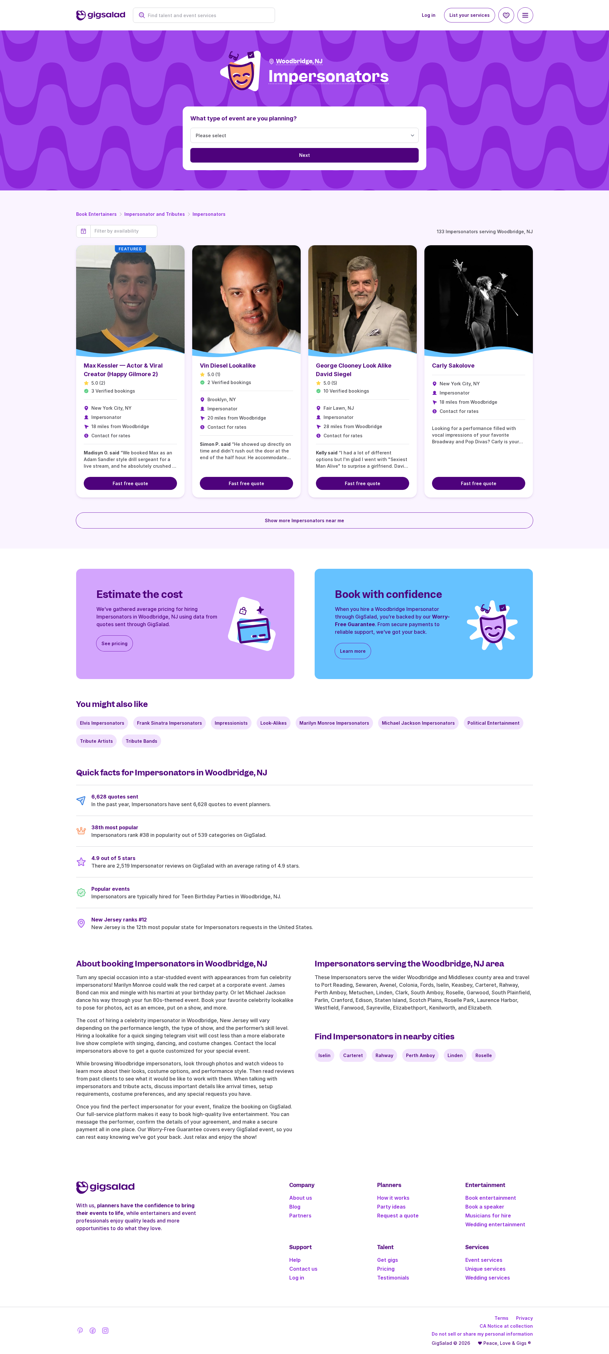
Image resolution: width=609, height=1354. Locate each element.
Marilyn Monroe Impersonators (334, 723)
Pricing (386, 1269)
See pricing (115, 643)
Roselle (483, 1055)
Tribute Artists (96, 741)
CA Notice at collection (506, 1326)
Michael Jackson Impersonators (418, 723)
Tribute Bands (141, 741)
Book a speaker (484, 1206)
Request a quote (398, 1215)
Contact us (303, 1269)
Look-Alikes (273, 723)
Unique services (485, 1269)
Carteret (353, 1055)
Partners (300, 1215)
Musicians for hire (488, 1215)
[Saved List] (506, 15)
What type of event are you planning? (243, 118)
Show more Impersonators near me (304, 520)
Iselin (324, 1055)
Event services (483, 1260)
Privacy (524, 1318)
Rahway (384, 1055)
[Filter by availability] (124, 231)
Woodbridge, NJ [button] (299, 61)
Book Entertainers (96, 214)
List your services (469, 15)
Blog (294, 1206)
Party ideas (391, 1206)
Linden (455, 1055)
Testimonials (393, 1277)
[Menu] (525, 15)
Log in (428, 15)
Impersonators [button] (328, 76)
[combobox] (207, 15)
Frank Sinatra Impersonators (169, 723)
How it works (393, 1198)
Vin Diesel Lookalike (228, 365)
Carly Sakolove (453, 365)
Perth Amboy (420, 1055)
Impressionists (231, 723)
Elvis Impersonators (102, 723)
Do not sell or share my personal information (482, 1334)
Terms (501, 1318)
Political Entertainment (494, 723)
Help (295, 1260)
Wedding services (487, 1277)
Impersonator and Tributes (154, 214)
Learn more (353, 651)
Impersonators (209, 214)
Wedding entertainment (495, 1224)
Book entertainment (490, 1198)
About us (300, 1198)
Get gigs (387, 1260)
